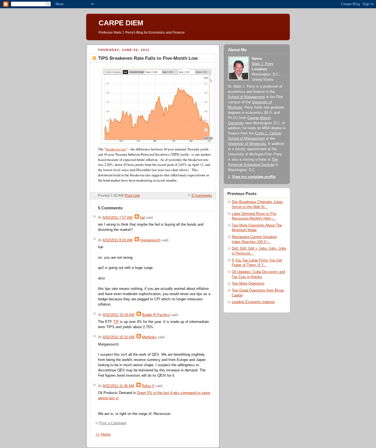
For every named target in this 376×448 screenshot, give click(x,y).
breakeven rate (116, 149)
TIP (116, 322)
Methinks (149, 337)
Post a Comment (112, 423)
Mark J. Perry (263, 64)
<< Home (103, 434)
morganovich (150, 240)
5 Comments (202, 196)
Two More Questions (248, 283)
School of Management (246, 97)
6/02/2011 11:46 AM (118, 386)
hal (142, 218)
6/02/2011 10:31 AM (118, 337)
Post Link (132, 196)
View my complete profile (254, 177)
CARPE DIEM (121, 23)
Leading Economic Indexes (253, 302)
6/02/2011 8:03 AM (117, 240)
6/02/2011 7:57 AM (117, 218)
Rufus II (148, 386)
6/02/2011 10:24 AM (118, 315)
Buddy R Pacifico (156, 315)
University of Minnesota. (247, 144)
